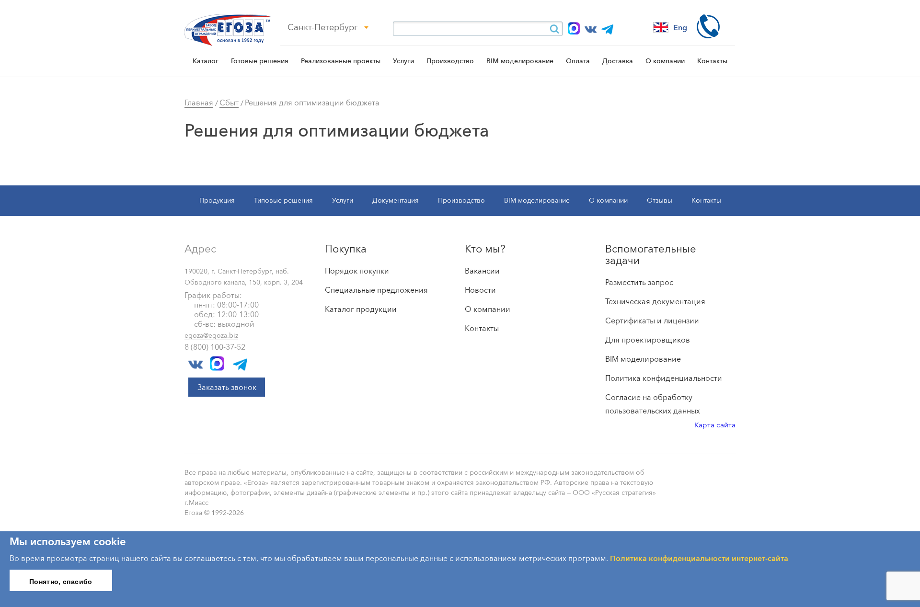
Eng (680, 27)
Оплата (578, 61)
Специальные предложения (376, 290)
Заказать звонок (226, 387)
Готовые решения (259, 61)
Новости (480, 290)
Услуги (403, 61)
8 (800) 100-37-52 (214, 347)
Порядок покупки (357, 270)
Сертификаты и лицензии (652, 320)
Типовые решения (283, 200)
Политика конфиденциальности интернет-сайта (699, 558)
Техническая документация (655, 301)
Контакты (712, 61)
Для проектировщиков (647, 339)
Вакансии (482, 270)
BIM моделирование (519, 61)
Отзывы (659, 200)
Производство (450, 61)
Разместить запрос (639, 282)
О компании (665, 61)
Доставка (617, 61)
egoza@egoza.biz (211, 335)
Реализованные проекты (340, 61)
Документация (395, 200)
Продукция (217, 200)
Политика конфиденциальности (663, 378)
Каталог (205, 61)
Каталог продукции (361, 309)
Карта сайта (715, 424)
